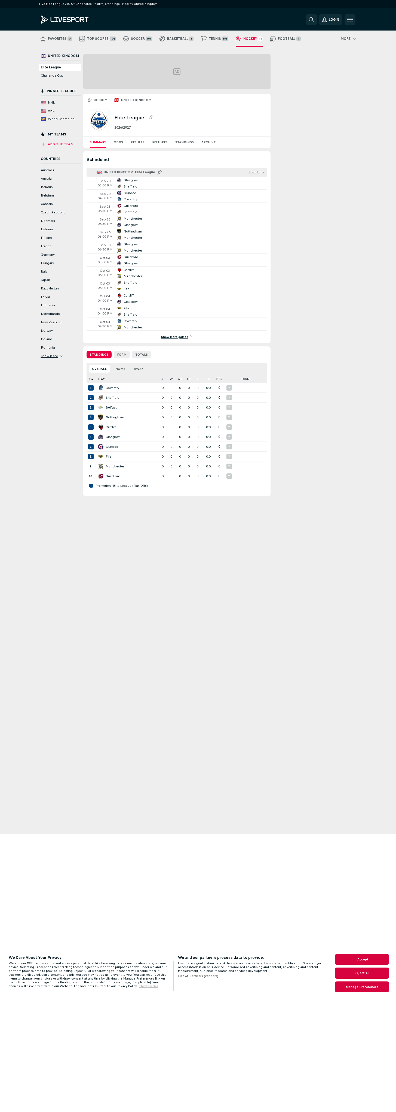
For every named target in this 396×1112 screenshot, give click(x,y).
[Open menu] (350, 19)
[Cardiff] (100, 427)
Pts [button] (219, 379)
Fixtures (160, 142)
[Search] (311, 19)
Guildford (113, 476)
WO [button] (180, 379)
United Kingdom (136, 100)
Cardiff (111, 427)
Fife (108, 456)
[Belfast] (100, 407)
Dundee (112, 447)
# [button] (89, 379)
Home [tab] (120, 369)
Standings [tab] (99, 354)
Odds (118, 142)
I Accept (362, 959)
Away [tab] (138, 369)
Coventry (112, 388)
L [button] (197, 379)
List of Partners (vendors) (198, 976)
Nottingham (115, 417)
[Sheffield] (100, 397)
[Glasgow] (100, 437)
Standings (184, 142)
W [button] (171, 379)
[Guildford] (100, 476)
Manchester (115, 466)
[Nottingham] (100, 417)
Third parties (148, 986)
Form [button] (245, 379)
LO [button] (189, 379)
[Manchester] (100, 466)
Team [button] (101, 379)
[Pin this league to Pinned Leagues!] (150, 117)
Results (138, 142)
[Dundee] (100, 446)
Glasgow (113, 437)
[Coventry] (100, 388)
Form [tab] (122, 354)
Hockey (100, 100)
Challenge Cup (52, 75)
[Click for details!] (177, 183)
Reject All (361, 973)
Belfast (111, 407)
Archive (208, 142)
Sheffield (112, 397)
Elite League (51, 67)
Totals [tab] (141, 354)
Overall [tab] (99, 369)
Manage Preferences (362, 987)
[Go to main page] (78, 19)
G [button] (208, 379)
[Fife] (100, 456)
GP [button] (163, 379)
